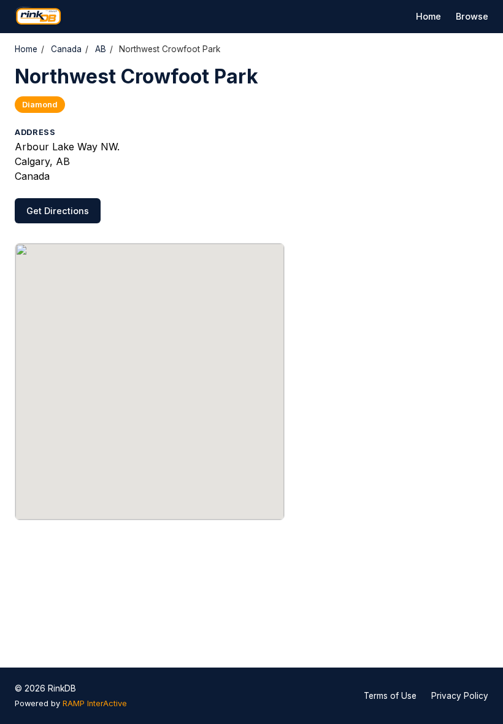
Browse (472, 16)
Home (428, 16)
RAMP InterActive (95, 703)
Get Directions (57, 211)
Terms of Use (390, 696)
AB (100, 49)
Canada (66, 49)
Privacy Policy (459, 696)
